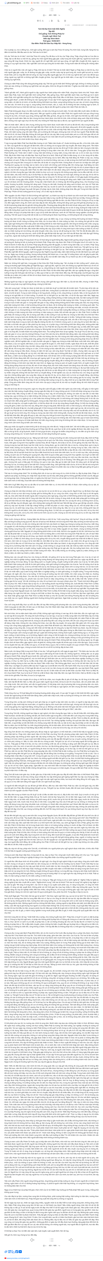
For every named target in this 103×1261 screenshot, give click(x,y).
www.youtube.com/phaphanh (18, 1258)
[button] (50, 21)
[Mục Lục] (52, 9)
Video (45, 3)
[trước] (32, 9)
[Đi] (59, 15)
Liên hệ (76, 3)
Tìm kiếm (66, 3)
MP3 (27, 3)
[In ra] (65, 21)
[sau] (71, 9)
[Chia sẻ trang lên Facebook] (17, 1252)
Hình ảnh (55, 3)
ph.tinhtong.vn (14, 2)
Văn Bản (36, 3)
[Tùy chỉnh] (40, 21)
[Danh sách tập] (44, 15)
